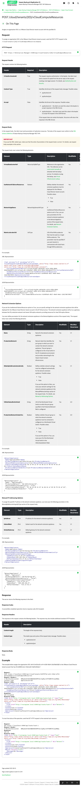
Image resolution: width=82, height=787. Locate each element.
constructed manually (53, 169)
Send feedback (6, 775)
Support (42, 782)
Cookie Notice (58, 784)
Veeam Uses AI (49, 784)
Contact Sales (50, 782)
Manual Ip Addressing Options (44, 396)
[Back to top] (72, 782)
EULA (56, 782)
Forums (37, 782)
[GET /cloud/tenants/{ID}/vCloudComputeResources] (67, 782)
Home (26, 782)
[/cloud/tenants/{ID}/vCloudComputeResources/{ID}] (77, 782)
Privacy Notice (39, 784)
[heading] (41, 35)
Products (31, 782)
